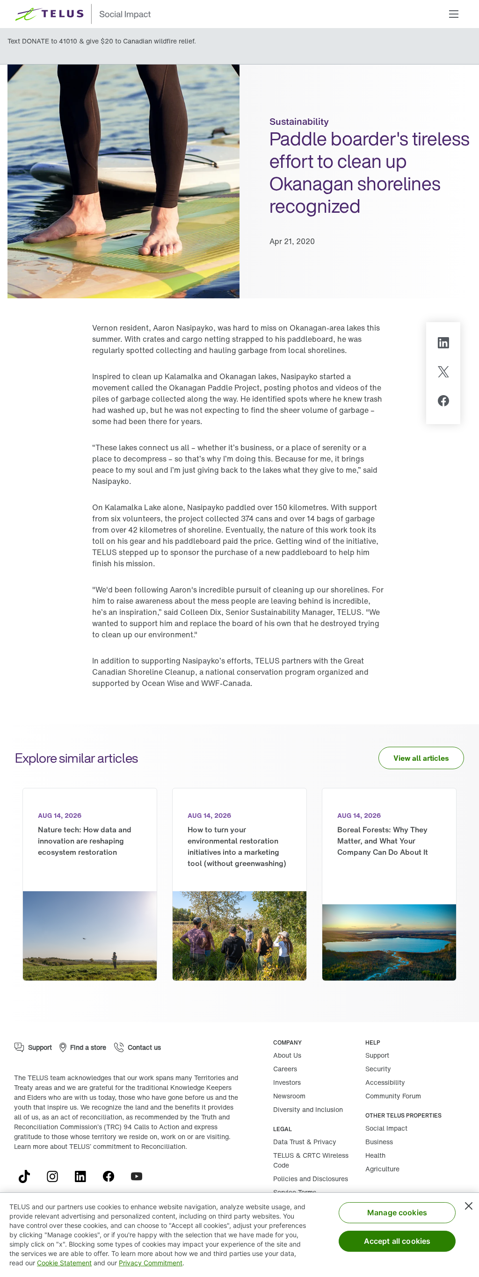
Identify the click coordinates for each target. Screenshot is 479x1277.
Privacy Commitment (150, 1263)
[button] (453, 14)
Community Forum (393, 1096)
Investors (287, 1082)
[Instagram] (56, 1176)
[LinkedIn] (443, 344)
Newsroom (289, 1096)
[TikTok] (28, 1176)
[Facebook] (443, 402)
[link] (89, 884)
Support (377, 1055)
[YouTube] (140, 1176)
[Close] (468, 1206)
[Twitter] (443, 373)
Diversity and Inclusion (308, 1109)
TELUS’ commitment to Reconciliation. (128, 1146)
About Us (287, 1055)
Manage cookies (397, 1212)
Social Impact (386, 1128)
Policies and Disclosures (310, 1178)
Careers (285, 1069)
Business (379, 1142)
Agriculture (382, 1169)
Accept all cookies (397, 1241)
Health (375, 1155)
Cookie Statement (64, 1263)
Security (378, 1069)
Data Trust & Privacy (304, 1142)
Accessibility (385, 1082)
